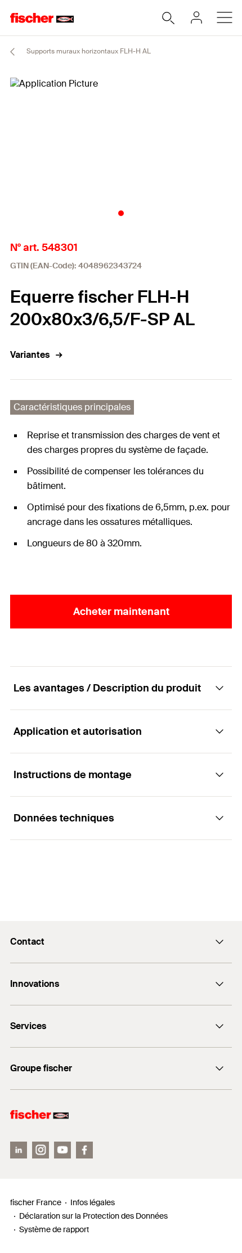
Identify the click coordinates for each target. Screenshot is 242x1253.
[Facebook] (84, 1150)
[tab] (121, 213)
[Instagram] (40, 1150)
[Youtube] (62, 1150)
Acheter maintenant (121, 611)
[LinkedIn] (18, 1150)
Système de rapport (54, 1229)
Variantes (30, 355)
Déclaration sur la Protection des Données (93, 1216)
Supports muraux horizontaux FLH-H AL (88, 51)
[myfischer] (196, 17)
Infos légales (92, 1202)
